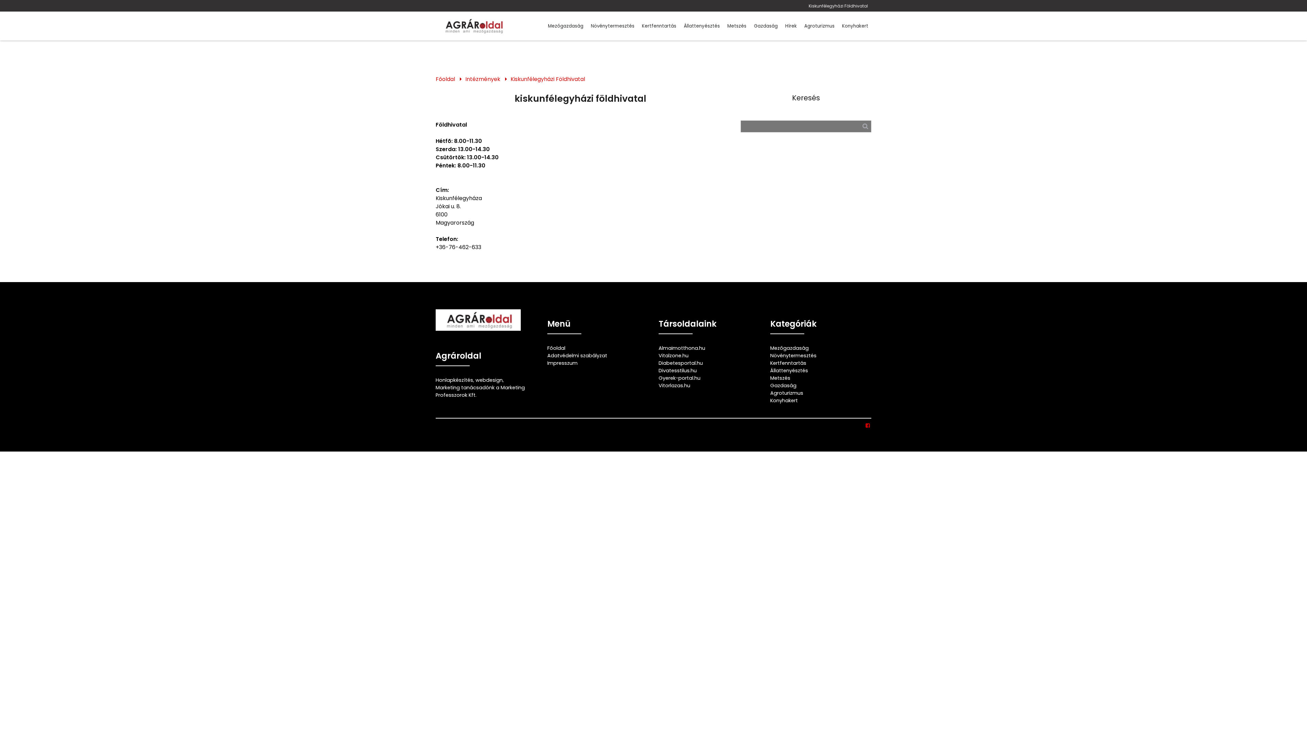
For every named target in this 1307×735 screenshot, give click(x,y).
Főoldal (445, 79)
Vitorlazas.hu (674, 385)
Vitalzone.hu (674, 355)
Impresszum (562, 363)
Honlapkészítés (454, 380)
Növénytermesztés (612, 26)
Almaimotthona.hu (682, 348)
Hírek (791, 26)
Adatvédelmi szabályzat (577, 355)
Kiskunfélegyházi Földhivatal (838, 6)
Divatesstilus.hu (678, 370)
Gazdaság (766, 26)
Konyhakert (855, 26)
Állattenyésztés (702, 26)
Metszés (736, 26)
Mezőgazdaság (565, 26)
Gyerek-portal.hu (679, 378)
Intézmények (482, 79)
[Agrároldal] (473, 26)
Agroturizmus (819, 26)
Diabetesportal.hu (681, 363)
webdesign (489, 380)
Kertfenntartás (659, 26)
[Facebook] (868, 425)
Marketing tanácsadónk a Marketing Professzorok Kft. (480, 391)
